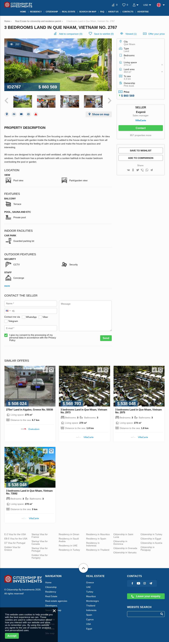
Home (48, 582)
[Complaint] (35, 114)
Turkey (89, 591)
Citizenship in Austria (151, 543)
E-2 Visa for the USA (15, 534)
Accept (11, 635)
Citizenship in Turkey (151, 534)
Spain (89, 614)
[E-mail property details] (21, 114)
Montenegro (92, 601)
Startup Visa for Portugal (40, 549)
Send (106, 338)
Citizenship (51, 587)
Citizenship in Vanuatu (124, 552)
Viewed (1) (131, 33)
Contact (141, 128)
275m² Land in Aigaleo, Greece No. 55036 (29, 409)
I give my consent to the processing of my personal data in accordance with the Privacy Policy (32, 338)
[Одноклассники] (133, 170)
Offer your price (156, 33)
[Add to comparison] (45, 369)
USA (88, 624)
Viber (45, 316)
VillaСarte (140, 120)
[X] (137, 170)
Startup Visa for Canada (40, 542)
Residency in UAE (68, 545)
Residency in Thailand (97, 549)
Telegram (13, 321)
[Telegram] (151, 170)
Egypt (89, 628)
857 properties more (140, 135)
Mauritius (91, 596)
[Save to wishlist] (51, 369)
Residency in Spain (96, 538)
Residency (50, 591)
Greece (90, 582)
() (70, 33)
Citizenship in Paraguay (147, 548)
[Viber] (142, 170)
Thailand (90, 605)
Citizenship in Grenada (125, 548)
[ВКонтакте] (128, 170)
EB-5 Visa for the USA (15, 538)
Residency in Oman (69, 534)
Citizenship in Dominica (120, 542)
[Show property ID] (28, 114)
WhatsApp (31, 316)
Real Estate (51, 596)
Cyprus (90, 619)
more (7, 285)
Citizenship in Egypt (151, 538)
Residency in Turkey (69, 549)
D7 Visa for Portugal (14, 543)
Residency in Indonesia (93, 544)
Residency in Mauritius (98, 534)
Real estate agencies (56, 601)
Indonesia (91, 610)
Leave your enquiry (147, 596)
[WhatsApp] (147, 170)
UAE (88, 587)
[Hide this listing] (14, 114)
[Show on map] (6, 114)
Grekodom (33, 429)
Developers (51, 605)
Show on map (100, 114)
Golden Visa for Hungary (40, 556)
